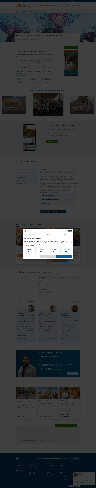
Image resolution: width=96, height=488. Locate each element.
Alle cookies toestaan (64, 256)
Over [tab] (65, 234)
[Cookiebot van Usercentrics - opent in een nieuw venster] (67, 231)
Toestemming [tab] (31, 234)
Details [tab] (48, 234)
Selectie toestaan (47, 256)
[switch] (41, 251)
